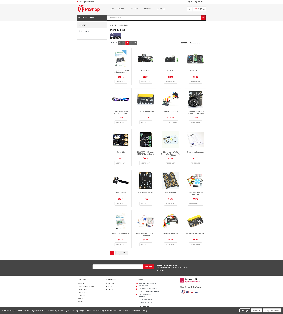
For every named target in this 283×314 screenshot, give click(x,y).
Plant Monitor (121, 193)
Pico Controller (195, 71)
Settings (244, 310)
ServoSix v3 (145, 71)
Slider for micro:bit (170, 233)
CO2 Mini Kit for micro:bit (170, 111)
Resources (134, 9)
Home (112, 9)
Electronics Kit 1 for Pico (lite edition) (145, 234)
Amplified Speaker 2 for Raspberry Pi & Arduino (195, 112)
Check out (111, 283)
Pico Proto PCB (170, 193)
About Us (161, 9)
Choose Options (170, 122)
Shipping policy (82, 289)
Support (80, 298)
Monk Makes (123, 25)
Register (110, 289)
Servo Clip (121, 152)
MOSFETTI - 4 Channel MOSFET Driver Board (145, 153)
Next (123, 253)
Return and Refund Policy (86, 286)
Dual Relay (170, 71)
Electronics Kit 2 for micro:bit (195, 194)
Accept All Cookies (272, 310)
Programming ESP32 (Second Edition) (121, 72)
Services (148, 9)
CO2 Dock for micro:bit (145, 111)
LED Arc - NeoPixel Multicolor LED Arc (121, 112)
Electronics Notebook (195, 152)
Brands (121, 9)
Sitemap (80, 301)
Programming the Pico (120, 233)
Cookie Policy (82, 295)
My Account (199, 2)
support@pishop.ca (89, 2)
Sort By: (184, 43)
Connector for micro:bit (195, 233)
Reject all (256, 310)
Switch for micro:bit (145, 193)
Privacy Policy (82, 292)
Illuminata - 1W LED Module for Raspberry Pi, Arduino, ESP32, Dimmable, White (170, 155)
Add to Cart (120, 82)
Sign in (190, 2)
